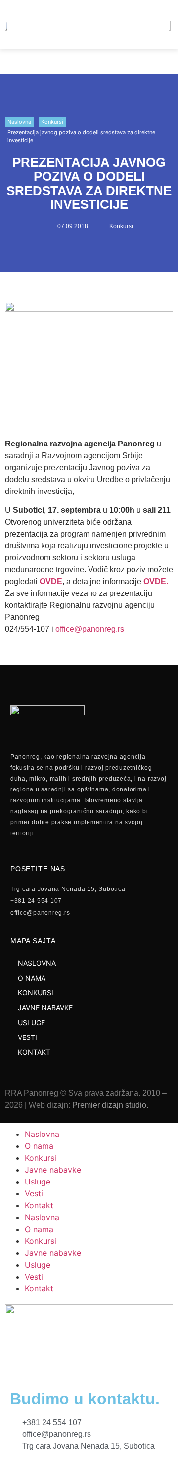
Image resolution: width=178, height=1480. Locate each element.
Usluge (37, 1181)
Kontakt (39, 1205)
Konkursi (52, 121)
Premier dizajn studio (109, 1105)
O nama (39, 1146)
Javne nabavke (53, 1170)
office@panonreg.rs (89, 629)
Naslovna (19, 121)
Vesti (34, 1193)
